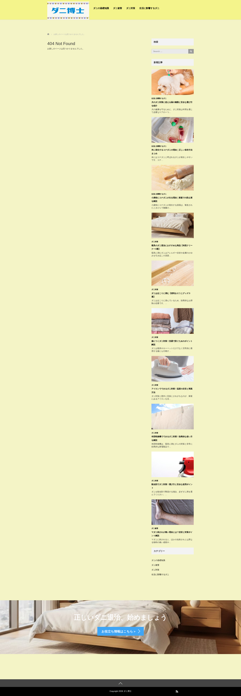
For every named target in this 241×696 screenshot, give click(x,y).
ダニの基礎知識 (101, 8)
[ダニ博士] (68, 10)
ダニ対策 (130, 8)
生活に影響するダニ (149, 8)
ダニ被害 (117, 8)
